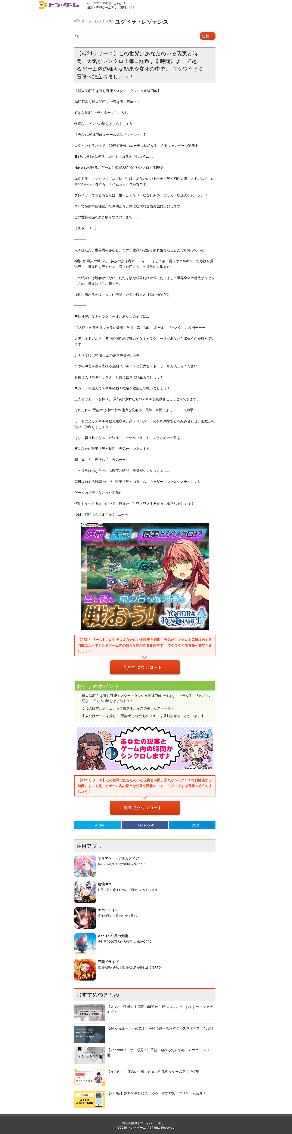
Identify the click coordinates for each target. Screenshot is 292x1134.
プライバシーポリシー (155, 1123)
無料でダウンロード (143, 667)
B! (192, 825)
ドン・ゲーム (137, 1127)
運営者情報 (129, 1123)
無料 (205, 36)
